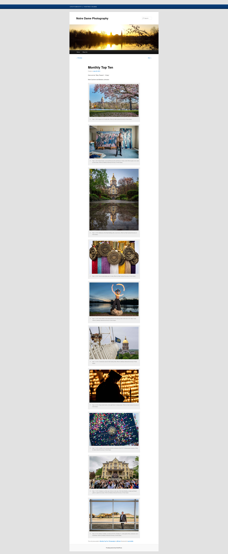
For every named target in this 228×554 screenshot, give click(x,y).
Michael (119, 541)
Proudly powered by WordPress (114, 548)
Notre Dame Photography (92, 18)
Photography (112, 541)
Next (150, 58)
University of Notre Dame (83, 6)
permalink (130, 541)
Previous (79, 58)
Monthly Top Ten (104, 541)
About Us (85, 52)
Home (78, 52)
